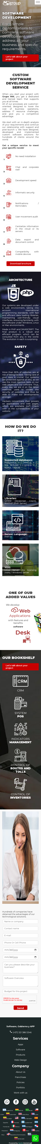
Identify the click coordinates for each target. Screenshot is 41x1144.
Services (20, 1038)
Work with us (20, 1093)
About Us (20, 1072)
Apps (20, 1044)
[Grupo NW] (10, 5)
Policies (20, 1082)
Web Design (20, 1060)
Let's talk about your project (17, 58)
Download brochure (20, 263)
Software (20, 1049)
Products (20, 1055)
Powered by (13, 1143)
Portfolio (20, 1087)
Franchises (20, 1077)
